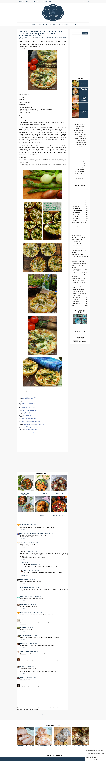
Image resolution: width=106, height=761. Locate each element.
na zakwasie (79, 167)
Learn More (93, 759)
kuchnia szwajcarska (79, 156)
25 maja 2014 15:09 (31, 604)
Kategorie (48, 24)
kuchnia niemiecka (79, 146)
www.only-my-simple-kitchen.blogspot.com (31, 419)
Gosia (22, 666)
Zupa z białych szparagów (78, 243)
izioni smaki (23, 643)
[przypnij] (32, 450)
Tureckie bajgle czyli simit (78, 226)
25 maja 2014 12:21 (31, 524)
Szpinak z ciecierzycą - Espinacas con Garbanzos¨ (26, 493)
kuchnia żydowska (79, 163)
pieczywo (78, 169)
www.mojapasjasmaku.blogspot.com (31, 397)
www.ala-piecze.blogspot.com (28, 403)
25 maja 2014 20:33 (42, 685)
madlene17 (23, 579)
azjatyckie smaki (78, 130)
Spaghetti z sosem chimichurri (79, 272)
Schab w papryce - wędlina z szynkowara (25, 746)
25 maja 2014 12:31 (33, 542)
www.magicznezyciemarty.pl (28, 398)
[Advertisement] (42, 462)
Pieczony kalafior (76, 231)
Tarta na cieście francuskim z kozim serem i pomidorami (59, 514)
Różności (55, 24)
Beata (25, 570)
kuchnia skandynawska (79, 154)
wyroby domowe (78, 173)
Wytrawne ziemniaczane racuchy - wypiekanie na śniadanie (42, 514)
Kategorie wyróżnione (64, 24)
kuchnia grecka (79, 140)
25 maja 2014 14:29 (36, 596)
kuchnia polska (79, 148)
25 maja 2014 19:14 (33, 651)
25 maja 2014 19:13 (32, 643)
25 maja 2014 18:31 (38, 635)
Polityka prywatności (47, 1)
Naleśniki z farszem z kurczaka (83, 82)
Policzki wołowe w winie (78, 289)
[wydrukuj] (36, 450)
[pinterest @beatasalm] (88, 1)
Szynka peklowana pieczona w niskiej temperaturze (83, 98)
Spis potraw (33, 1)
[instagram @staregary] (83, 1)
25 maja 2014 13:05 (40, 587)
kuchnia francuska (79, 138)
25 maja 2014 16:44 (28, 620)
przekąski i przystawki (45, 37)
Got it (98, 759)
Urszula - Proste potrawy (28, 685)
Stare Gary (15, 758)
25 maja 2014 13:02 (32, 579)
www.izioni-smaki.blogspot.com (29, 413)
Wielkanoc (79, 128)
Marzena (23, 658)
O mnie (27, 1)
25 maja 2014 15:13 (34, 570)
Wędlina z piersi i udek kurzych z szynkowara (43, 746)
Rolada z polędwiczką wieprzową (81, 746)
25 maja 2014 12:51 (32, 551)
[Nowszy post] (17, 715)
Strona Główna (20, 1)
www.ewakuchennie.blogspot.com (28, 410)
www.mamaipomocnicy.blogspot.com (32, 416)
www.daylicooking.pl (26, 412)
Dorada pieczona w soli (77, 291)
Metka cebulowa (76, 228)
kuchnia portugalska (79, 150)
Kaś (21, 620)
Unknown (23, 524)
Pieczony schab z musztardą (79, 280)
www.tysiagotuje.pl (27, 415)
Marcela (23, 604)
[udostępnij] (27, 450)
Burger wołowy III (76, 241)
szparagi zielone (61, 37)
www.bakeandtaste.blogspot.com (29, 418)
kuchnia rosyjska (79, 152)
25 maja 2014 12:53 (36, 564)
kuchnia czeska (79, 136)
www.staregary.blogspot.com (28, 407)
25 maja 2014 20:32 (31, 677)
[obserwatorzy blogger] (86, 1)
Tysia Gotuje (24, 542)
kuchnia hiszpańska (79, 142)
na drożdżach (79, 165)
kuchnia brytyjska (79, 134)
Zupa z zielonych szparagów (79, 248)
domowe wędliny (78, 132)
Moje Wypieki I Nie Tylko (27, 587)
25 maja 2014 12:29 (48, 533)
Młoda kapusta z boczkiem (78, 229)
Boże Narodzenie (78, 124)
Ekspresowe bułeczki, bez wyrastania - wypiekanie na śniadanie (83, 91)
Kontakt (39, 1)
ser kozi (54, 37)
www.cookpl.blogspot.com (31, 429)
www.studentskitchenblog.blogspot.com (31, 427)
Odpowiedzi (25, 562)
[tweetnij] (29, 450)
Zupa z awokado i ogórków (78, 254)
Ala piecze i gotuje (26, 612)
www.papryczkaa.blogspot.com (30, 426)
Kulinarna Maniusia (26, 635)
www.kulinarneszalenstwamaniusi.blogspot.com (34, 424)
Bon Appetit (34, 47)
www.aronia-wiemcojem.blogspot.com (27, 405)
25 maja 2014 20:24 (29, 666)
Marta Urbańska (25, 596)
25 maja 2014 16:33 (37, 612)
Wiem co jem (24, 651)
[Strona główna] (42, 715)
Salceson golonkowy (62, 745)
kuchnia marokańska (79, 144)
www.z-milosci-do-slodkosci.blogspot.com (31, 421)
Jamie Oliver (79, 126)
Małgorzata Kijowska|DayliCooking (31, 533)
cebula (36, 37)
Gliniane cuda (41, 24)
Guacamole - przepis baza (78, 278)
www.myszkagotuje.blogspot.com (29, 401)
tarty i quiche (22, 38)
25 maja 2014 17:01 (30, 627)
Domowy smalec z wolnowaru (79, 263)
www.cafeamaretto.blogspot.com (29, 404)
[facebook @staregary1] (81, 1)
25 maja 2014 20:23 (31, 658)
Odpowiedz (23, 529)
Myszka (22, 627)
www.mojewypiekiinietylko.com (30, 409)
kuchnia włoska (79, 161)
